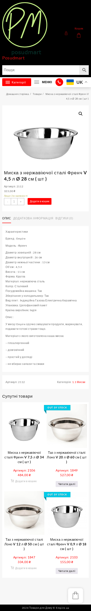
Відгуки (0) (64, 218)
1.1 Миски (78, 382)
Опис (6, 218)
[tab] (7, 219)
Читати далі (66, 484)
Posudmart (13, 57)
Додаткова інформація (33, 218)
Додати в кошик (39, 201)
